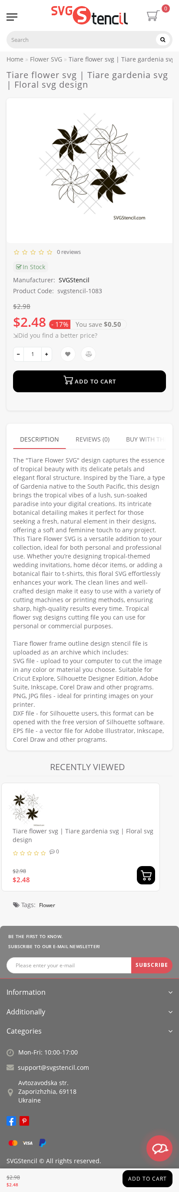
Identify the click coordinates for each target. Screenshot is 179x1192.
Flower (47, 905)
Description (39, 439)
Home (15, 59)
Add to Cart (147, 1178)
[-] (18, 354)
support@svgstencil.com (53, 1067)
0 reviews (67, 252)
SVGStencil (74, 280)
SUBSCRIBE (152, 965)
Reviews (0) (92, 439)
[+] (46, 354)
